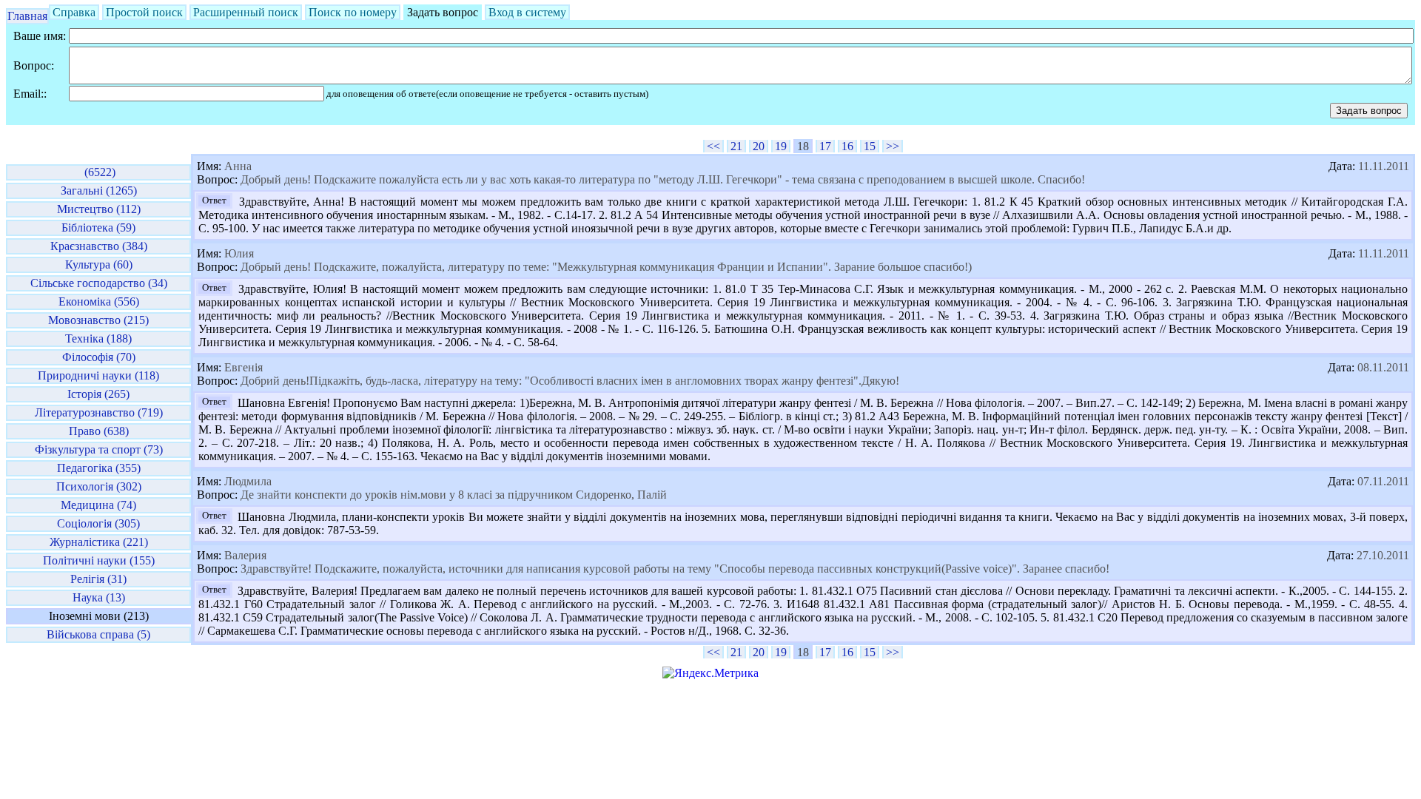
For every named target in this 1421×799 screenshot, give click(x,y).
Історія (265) (98, 394)
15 (870, 146)
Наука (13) (99, 597)
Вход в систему (527, 12)
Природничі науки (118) (98, 375)
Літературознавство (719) (99, 412)
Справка (74, 12)
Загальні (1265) (99, 190)
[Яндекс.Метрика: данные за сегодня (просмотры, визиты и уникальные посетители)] (710, 673)
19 (781, 146)
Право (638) (99, 431)
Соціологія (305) (98, 523)
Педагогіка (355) (99, 468)
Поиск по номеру (353, 12)
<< (713, 146)
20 (759, 146)
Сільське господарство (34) (98, 283)
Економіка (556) (98, 301)
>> (892, 146)
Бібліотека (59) (98, 227)
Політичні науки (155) (99, 560)
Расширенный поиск (245, 12)
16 (847, 146)
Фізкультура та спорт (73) (99, 449)
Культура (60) (98, 264)
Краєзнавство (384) (98, 246)
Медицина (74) (98, 505)
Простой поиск (144, 12)
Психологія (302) (98, 486)
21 (736, 146)
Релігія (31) (98, 579)
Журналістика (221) (99, 542)
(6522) (98, 172)
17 (825, 146)
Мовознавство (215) (98, 320)
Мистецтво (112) (99, 209)
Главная (27, 16)
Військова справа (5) (98, 634)
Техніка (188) (98, 338)
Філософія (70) (98, 357)
